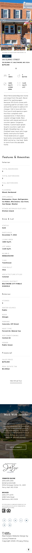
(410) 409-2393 (7, 481)
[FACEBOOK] (4, 520)
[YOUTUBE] (26, 520)
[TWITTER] (21, 520)
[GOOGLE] (4, 525)
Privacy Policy (23, 541)
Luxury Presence (9, 538)
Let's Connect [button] (16, 447)
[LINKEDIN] (15, 520)
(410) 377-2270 (7, 495)
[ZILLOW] (10, 525)
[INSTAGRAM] (10, 520)
